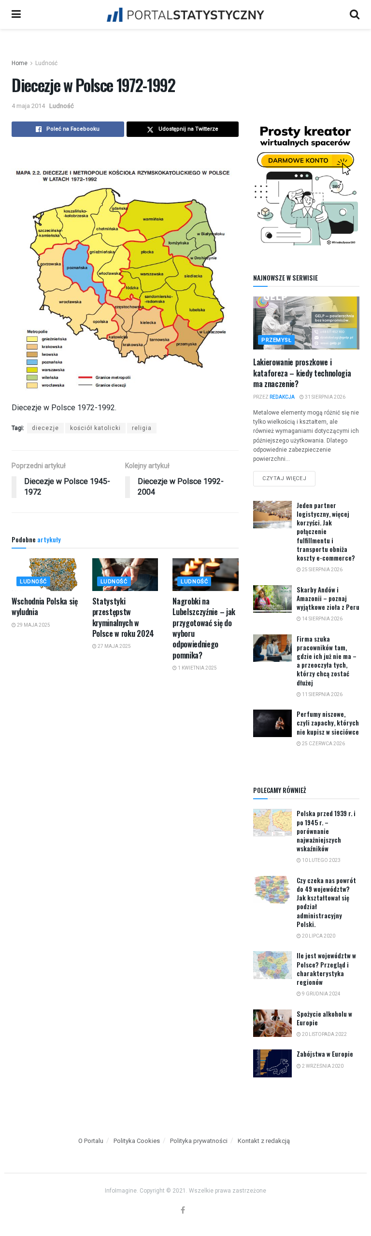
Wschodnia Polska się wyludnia (45, 606)
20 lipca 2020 (318, 936)
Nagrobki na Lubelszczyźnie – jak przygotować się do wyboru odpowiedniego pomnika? (203, 628)
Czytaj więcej (288, 476)
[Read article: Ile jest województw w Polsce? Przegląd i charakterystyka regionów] (272, 965)
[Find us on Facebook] (183, 1210)
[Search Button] (354, 14)
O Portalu (90, 1140)
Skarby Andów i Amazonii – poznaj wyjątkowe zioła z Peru (328, 598)
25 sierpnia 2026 (321, 569)
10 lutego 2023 (321, 860)
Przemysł (276, 340)
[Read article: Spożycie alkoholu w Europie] (272, 1023)
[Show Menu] (16, 14)
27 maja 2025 (114, 646)
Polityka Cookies (137, 1140)
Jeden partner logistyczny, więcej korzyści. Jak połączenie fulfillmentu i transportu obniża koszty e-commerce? (326, 531)
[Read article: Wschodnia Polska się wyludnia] (45, 574)
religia (142, 428)
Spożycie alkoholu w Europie (324, 1018)
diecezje (45, 428)
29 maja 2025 (33, 625)
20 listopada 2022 (324, 1034)
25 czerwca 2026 (323, 743)
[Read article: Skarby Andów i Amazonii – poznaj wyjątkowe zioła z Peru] (272, 599)
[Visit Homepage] (185, 14)
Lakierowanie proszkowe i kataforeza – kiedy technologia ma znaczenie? (302, 373)
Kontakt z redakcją (264, 1140)
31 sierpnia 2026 (324, 397)
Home (20, 63)
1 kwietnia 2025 (197, 668)
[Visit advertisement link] (306, 184)
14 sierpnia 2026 (321, 618)
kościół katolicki (95, 428)
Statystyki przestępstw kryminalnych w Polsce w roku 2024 (123, 617)
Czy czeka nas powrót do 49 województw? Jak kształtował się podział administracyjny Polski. (326, 902)
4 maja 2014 (28, 105)
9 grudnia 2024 (321, 993)
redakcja (282, 397)
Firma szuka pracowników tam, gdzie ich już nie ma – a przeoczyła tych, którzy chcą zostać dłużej (327, 660)
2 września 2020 (322, 1066)
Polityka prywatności (199, 1140)
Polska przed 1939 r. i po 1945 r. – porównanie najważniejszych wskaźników (326, 830)
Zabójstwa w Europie (325, 1054)
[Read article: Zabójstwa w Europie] (272, 1063)
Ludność (46, 63)
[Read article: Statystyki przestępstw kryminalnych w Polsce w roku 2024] (125, 574)
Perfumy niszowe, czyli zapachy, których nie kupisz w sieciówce (328, 722)
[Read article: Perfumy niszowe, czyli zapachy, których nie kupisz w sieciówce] (272, 723)
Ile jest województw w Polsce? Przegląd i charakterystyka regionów (326, 969)
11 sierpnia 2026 (321, 694)
